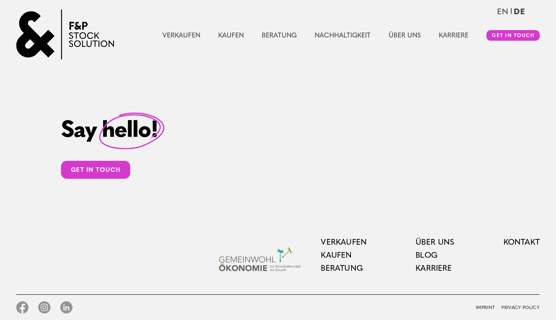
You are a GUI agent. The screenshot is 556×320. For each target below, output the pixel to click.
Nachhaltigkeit (343, 35)
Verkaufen (181, 35)
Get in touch (513, 35)
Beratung (279, 35)
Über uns (405, 35)
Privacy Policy (520, 307)
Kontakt (521, 242)
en (503, 11)
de (519, 11)
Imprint (485, 307)
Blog (427, 255)
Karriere (453, 35)
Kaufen (231, 35)
